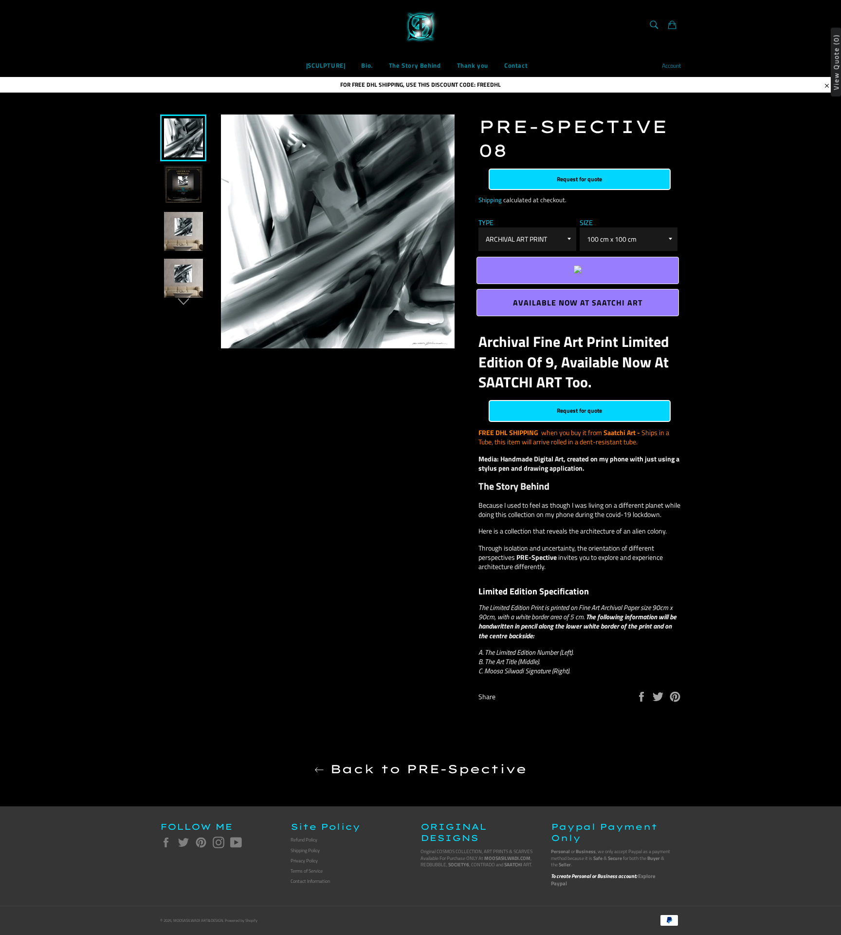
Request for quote (579, 179)
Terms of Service (307, 871)
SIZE (586, 222)
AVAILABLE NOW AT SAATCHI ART (577, 302)
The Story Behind (415, 65)
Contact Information (310, 881)
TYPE (486, 222)
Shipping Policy (305, 850)
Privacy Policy (304, 860)
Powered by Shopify (241, 920)
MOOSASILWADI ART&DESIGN (198, 920)
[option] (183, 137)
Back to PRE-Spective (425, 769)
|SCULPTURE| (326, 65)
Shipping (490, 200)
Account (671, 65)
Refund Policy (304, 839)
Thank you (472, 65)
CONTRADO (483, 864)
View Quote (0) (836, 62)
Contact (516, 65)
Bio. (366, 65)
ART (517, 864)
